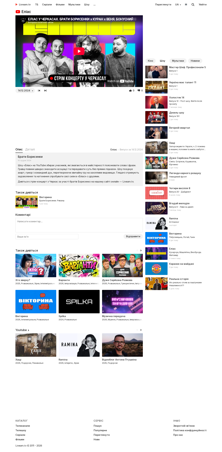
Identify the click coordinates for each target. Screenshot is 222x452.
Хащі (18, 359)
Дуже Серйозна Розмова (117, 280)
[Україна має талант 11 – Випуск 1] (176, 87)
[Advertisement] (79, 120)
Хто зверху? (22, 280)
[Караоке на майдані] (176, 268)
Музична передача (113, 316)
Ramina (63, 359)
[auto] (186, 4)
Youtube (21, 330)
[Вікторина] (79, 202)
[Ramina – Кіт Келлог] (176, 223)
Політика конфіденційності (190, 430)
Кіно (150, 60)
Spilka (62, 316)
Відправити (133, 236)
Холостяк (175, 97)
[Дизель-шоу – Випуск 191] (176, 117)
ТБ (36, 4)
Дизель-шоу (176, 112)
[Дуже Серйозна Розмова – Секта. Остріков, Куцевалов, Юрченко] (176, 162)
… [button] (94, 4)
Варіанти (64, 280)
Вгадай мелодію (179, 203)
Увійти (203, 4)
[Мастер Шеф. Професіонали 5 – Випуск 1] (176, 72)
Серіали (47, 4)
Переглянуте (163, 4)
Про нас (178, 434)
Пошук (98, 425)
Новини (195, 60)
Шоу (87, 4)
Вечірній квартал (179, 127)
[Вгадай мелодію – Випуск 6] (176, 208)
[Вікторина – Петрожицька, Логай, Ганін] (176, 238)
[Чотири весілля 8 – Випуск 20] (176, 193)
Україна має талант (181, 82)
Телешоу (20, 430)
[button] (141, 250)
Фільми (60, 4)
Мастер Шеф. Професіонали (186, 67)
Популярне (100, 430)
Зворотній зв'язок (184, 425)
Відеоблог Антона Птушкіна (119, 359)
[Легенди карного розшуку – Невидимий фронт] (176, 178)
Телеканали (22, 425)
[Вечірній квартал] (176, 132)
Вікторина (45, 197)
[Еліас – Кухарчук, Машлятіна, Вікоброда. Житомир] (176, 253)
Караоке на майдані (181, 263)
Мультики (74, 4)
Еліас (114, 149)
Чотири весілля (178, 188)
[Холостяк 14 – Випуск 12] (176, 102)
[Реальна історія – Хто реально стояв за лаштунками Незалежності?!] (176, 283)
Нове (97, 439)
